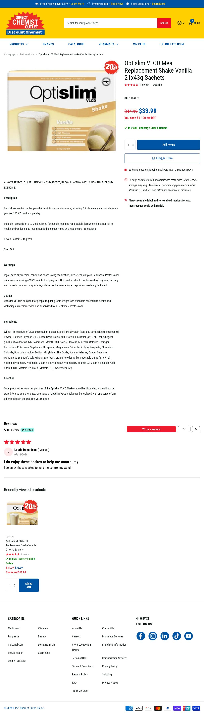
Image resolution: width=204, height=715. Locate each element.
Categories (16, 619)
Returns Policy (80, 674)
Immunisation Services (114, 658)
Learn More (77, 4)
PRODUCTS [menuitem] (17, 44)
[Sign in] (181, 22)
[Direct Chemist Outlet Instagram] (152, 635)
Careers (76, 636)
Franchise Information (114, 644)
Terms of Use (79, 658)
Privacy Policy (109, 666)
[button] (134, 141)
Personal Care (16, 644)
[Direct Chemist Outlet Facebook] (140, 635)
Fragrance (13, 636)
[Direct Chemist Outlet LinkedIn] (164, 635)
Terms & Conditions (82, 666)
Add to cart (169, 144)
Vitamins (43, 628)
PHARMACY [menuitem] (106, 44)
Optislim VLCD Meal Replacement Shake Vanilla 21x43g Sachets (21, 545)
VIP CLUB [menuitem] (139, 44)
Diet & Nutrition (46, 644)
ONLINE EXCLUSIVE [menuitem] (172, 44)
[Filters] (184, 429)
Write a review (151, 429)
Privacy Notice (110, 682)
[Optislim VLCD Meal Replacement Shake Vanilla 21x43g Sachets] (22, 515)
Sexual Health (15, 652)
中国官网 (142, 619)
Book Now (117, 4)
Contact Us (108, 628)
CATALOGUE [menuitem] (76, 44)
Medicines (13, 628)
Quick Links (80, 619)
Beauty (42, 636)
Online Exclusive (17, 660)
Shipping (107, 674)
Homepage (9, 54)
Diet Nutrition (27, 54)
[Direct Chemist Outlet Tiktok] (176, 635)
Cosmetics (44, 652)
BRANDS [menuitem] (48, 44)
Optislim (157, 84)
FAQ (74, 682)
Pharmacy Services (112, 636)
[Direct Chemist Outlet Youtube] (188, 635)
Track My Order (80, 690)
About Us (77, 628)
